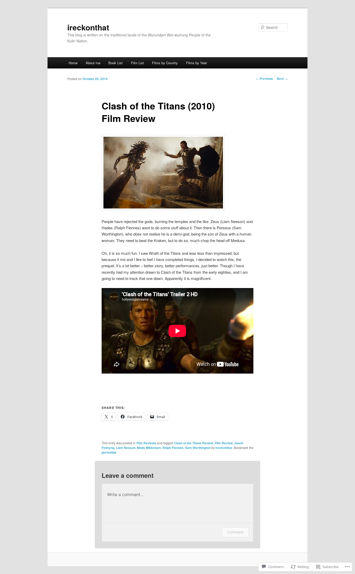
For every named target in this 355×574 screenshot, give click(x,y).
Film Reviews (146, 443)
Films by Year (196, 62)
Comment (235, 532)
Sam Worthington (198, 447)
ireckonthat (88, 27)
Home (73, 62)
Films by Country (165, 62)
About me (93, 62)
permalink (109, 452)
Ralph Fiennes (172, 447)
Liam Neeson (125, 447)
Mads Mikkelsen (149, 447)
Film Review (224, 443)
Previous (264, 78)
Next (282, 78)
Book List (115, 62)
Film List (137, 62)
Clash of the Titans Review (193, 443)
